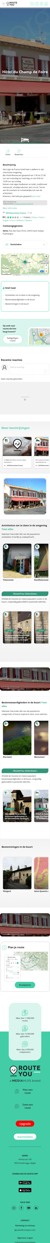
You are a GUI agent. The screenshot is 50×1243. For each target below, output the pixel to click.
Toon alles (7, 529)
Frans (12, 220)
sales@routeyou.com (26, 1230)
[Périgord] (17, 873)
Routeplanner (25, 985)
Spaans (29, 220)
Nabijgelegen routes (12, 339)
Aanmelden (25, 1137)
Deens (35, 217)
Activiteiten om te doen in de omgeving (22, 295)
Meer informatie (10, 208)
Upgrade (25, 1124)
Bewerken (19, 154)
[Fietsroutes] (17, 561)
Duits (41, 217)
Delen (8, 154)
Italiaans (20, 220)
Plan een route (28, 1091)
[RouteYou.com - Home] (12, 4)
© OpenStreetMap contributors (39, 275)
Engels (5, 220)
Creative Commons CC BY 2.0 (23, 204)
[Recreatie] (17, 738)
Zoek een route (28, 1106)
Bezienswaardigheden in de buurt (20, 299)
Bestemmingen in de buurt (17, 304)
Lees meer (36, 196)
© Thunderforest (26, 275)
